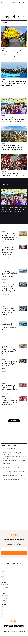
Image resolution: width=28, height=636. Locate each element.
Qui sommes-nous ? (5, 595)
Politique (3, 569)
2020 (2, 609)
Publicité (3, 601)
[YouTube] (14, 563)
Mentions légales (4, 598)
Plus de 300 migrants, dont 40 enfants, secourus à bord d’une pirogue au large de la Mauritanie (13, 83)
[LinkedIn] (17, 563)
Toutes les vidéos (14, 221)
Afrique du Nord (4, 584)
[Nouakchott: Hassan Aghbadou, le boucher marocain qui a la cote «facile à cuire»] (23, 398)
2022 (2, 606)
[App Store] (8, 626)
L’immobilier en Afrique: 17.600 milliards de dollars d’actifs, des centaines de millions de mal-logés (12, 147)
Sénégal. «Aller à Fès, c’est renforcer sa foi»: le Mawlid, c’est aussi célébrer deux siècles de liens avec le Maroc (13, 119)
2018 (2, 613)
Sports (2, 579)
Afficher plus (14, 420)
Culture (2, 576)
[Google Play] (19, 626)
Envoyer (14, 552)
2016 (2, 616)
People (2, 574)
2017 (2, 614)
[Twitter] (11, 563)
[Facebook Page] (8, 563)
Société (3, 321)
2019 (2, 611)
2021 (2, 608)
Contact (3, 600)
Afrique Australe (4, 590)
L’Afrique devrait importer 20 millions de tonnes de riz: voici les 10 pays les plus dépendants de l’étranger (13, 54)
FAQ (2, 596)
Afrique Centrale (4, 587)
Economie (3, 231)
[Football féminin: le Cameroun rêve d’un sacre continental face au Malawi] (23, 385)
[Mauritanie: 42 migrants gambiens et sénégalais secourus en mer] (23, 323)
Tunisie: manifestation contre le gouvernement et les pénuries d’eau (12, 174)
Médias (2, 578)
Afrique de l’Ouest (4, 585)
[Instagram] (20, 563)
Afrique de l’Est (4, 589)
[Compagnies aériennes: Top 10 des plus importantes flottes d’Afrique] (23, 271)
